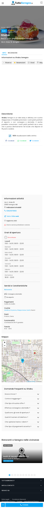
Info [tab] (4, 53)
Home (3, 27)
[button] (9, 475)
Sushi (28, 310)
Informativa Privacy (8, 501)
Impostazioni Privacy (31, 501)
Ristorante (8, 290)
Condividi (10, 141)
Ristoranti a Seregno (13, 27)
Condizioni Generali (19, 499)
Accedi (41, 2)
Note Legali (5, 499)
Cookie (19, 501)
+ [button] (4, 342)
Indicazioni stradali (13, 207)
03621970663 (11, 211)
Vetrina (24, 27)
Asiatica (7, 310)
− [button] (4, 345)
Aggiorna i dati (11, 221)
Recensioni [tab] (12, 53)
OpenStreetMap (31, 381)
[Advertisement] (22, 88)
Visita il (12, 216)
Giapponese (21, 310)
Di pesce (13, 310)
